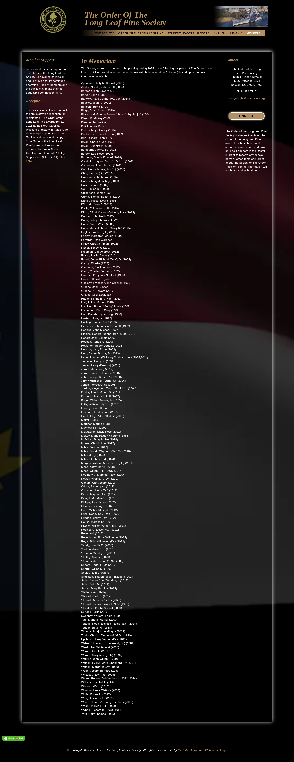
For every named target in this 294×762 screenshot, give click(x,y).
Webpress (211, 750)
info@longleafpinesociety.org (246, 98)
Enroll (246, 116)
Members (254, 33)
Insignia (236, 33)
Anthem (220, 33)
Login (223, 750)
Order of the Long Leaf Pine (140, 33)
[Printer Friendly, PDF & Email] (13, 738)
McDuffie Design (188, 750)
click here (60, 133)
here (58, 92)
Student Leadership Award (188, 33)
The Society (104, 33)
